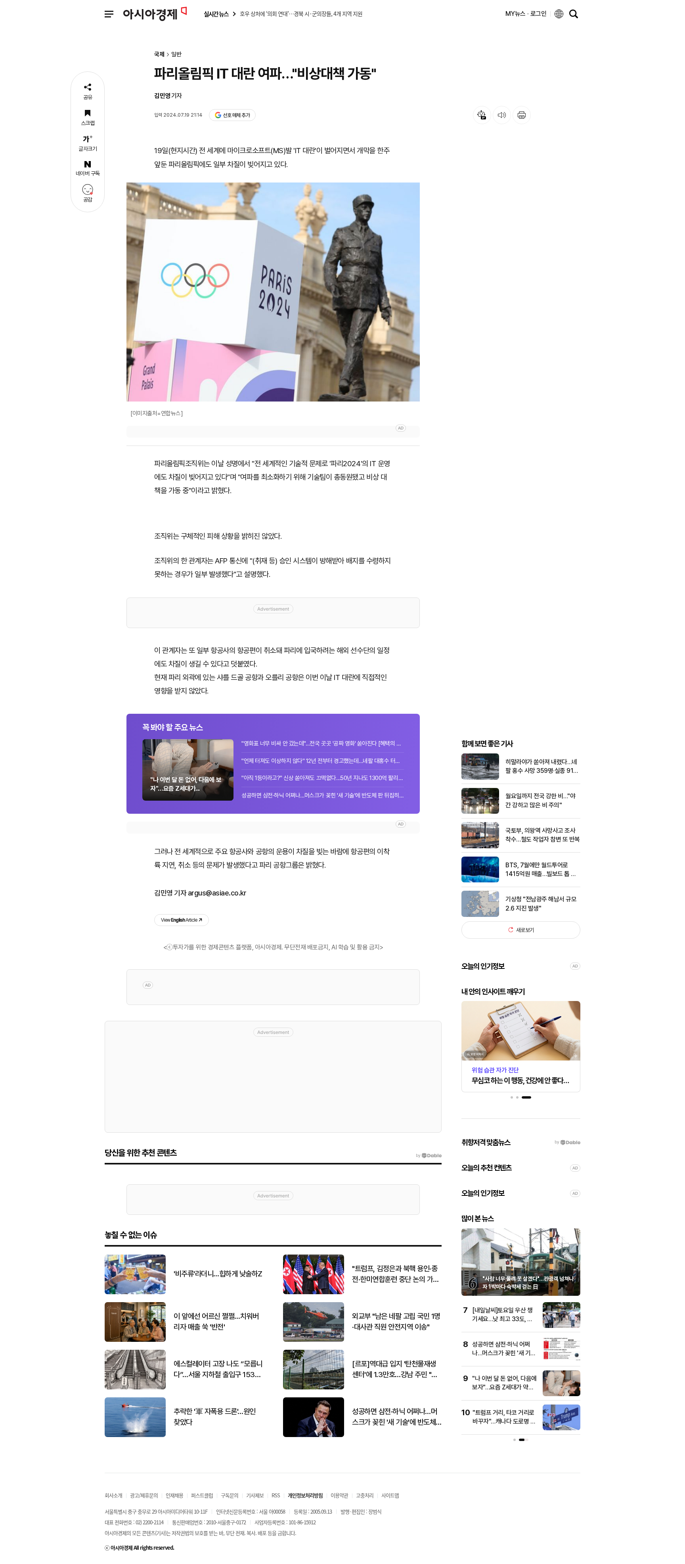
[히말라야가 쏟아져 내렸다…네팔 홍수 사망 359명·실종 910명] (480, 778)
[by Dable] (429, 1156)
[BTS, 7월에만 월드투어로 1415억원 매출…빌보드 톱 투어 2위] (480, 881)
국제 (159, 55)
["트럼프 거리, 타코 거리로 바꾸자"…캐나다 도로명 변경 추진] (561, 1428)
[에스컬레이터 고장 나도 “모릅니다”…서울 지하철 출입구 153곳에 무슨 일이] (135, 1388)
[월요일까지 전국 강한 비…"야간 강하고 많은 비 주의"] (480, 812)
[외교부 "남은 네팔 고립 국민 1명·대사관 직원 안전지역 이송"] (313, 1340)
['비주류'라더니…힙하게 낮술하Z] (135, 1292)
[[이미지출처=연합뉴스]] (273, 292)
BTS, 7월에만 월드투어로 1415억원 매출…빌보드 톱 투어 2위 (540, 869)
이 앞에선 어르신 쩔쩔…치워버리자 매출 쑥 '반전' (216, 1322)
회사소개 (113, 1495)
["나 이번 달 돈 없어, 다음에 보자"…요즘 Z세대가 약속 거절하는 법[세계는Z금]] (561, 1394)
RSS (276, 1495)
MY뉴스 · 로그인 (526, 13)
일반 (176, 55)
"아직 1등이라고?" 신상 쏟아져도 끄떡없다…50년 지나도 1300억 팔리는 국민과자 (322, 778)
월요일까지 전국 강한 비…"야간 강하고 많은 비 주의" (540, 800)
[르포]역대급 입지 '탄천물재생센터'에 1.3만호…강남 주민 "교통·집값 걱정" (395, 1369)
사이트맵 (390, 1495)
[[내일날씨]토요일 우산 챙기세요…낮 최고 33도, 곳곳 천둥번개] (561, 1326)
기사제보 (255, 1495)
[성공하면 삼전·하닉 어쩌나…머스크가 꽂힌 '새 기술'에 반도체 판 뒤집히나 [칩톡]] (561, 1360)
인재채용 (174, 1495)
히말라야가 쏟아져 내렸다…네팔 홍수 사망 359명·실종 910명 (541, 766)
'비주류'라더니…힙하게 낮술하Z (218, 1273)
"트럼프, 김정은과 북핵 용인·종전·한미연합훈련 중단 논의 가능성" (395, 1274)
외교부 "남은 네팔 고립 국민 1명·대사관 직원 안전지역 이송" (396, 1322)
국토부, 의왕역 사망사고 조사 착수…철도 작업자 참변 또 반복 (542, 835)
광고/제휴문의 (144, 1495)
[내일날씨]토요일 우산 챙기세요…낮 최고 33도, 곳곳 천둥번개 (502, 1319)
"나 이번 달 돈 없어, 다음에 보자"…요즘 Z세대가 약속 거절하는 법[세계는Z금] (504, 1387)
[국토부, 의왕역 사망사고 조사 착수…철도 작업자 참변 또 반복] (480, 846)
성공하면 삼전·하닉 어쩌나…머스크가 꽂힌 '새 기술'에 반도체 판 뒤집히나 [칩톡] (322, 795)
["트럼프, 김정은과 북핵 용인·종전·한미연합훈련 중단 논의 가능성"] (313, 1292)
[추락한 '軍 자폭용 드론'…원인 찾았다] (135, 1435)
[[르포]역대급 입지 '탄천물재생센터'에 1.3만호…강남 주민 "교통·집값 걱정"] (313, 1388)
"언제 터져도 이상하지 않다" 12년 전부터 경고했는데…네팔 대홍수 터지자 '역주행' (322, 761)
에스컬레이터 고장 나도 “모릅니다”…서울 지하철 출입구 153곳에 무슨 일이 (218, 1369)
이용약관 (339, 1495)
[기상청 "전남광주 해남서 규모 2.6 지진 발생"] (480, 915)
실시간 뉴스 (216, 14)
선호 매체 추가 (236, 115)
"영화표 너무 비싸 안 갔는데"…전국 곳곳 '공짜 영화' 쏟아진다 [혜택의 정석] (322, 743)
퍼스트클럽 (202, 1495)
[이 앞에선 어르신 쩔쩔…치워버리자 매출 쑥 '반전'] (135, 1340)
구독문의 (229, 1495)
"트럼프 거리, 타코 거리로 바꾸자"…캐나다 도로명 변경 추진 (504, 1421)
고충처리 (364, 1495)
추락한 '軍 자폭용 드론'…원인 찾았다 (215, 1417)
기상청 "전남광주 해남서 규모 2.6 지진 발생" (540, 903)
